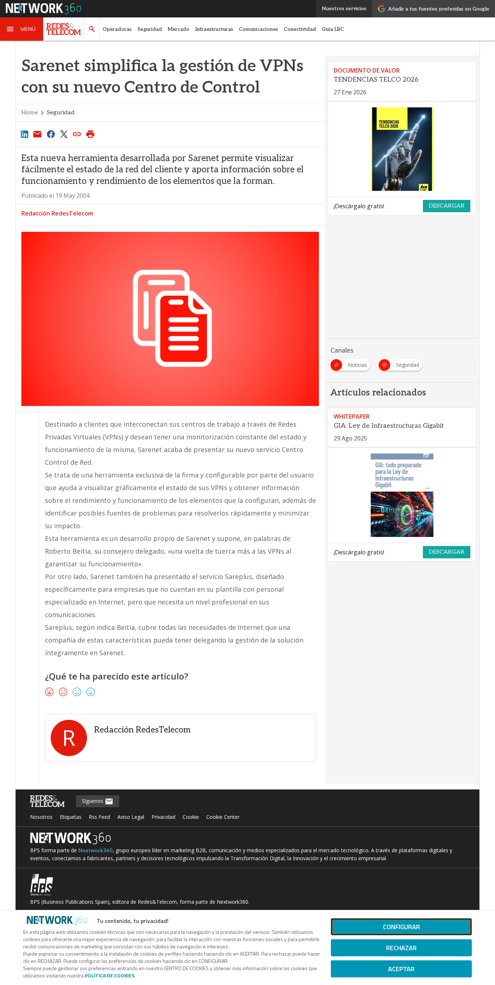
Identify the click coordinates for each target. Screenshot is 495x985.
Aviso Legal (130, 816)
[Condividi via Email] (37, 133)
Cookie (191, 816)
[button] (21, 29)
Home (29, 112)
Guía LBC (333, 29)
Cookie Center (223, 816)
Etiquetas (71, 816)
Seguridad (149, 29)
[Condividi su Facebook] (51, 133)
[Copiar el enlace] (77, 133)
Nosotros (41, 816)
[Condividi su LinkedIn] (24, 133)
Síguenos (93, 800)
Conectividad (300, 29)
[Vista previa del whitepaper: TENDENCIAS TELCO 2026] (402, 149)
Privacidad (163, 816)
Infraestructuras (214, 29)
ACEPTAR (401, 969)
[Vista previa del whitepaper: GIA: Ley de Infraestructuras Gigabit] (402, 495)
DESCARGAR (447, 205)
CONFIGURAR (401, 927)
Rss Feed (99, 816)
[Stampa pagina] (90, 133)
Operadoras (117, 29)
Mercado (179, 29)
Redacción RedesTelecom (57, 213)
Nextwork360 (95, 850)
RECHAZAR (401, 948)
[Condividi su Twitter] (64, 133)
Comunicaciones (258, 29)
